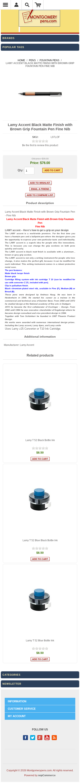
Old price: (36, 158)
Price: (34, 163)
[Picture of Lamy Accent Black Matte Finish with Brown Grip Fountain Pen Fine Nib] (40, 117)
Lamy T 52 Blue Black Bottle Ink (40, 540)
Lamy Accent (27, 345)
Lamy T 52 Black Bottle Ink (40, 440)
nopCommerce (47, 775)
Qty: (21, 170)
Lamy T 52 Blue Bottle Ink (40, 640)
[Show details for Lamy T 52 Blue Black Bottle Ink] (40, 501)
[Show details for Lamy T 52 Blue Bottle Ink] (40, 601)
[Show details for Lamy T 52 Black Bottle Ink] (40, 401)
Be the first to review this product (40, 145)
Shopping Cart (38, 4)
